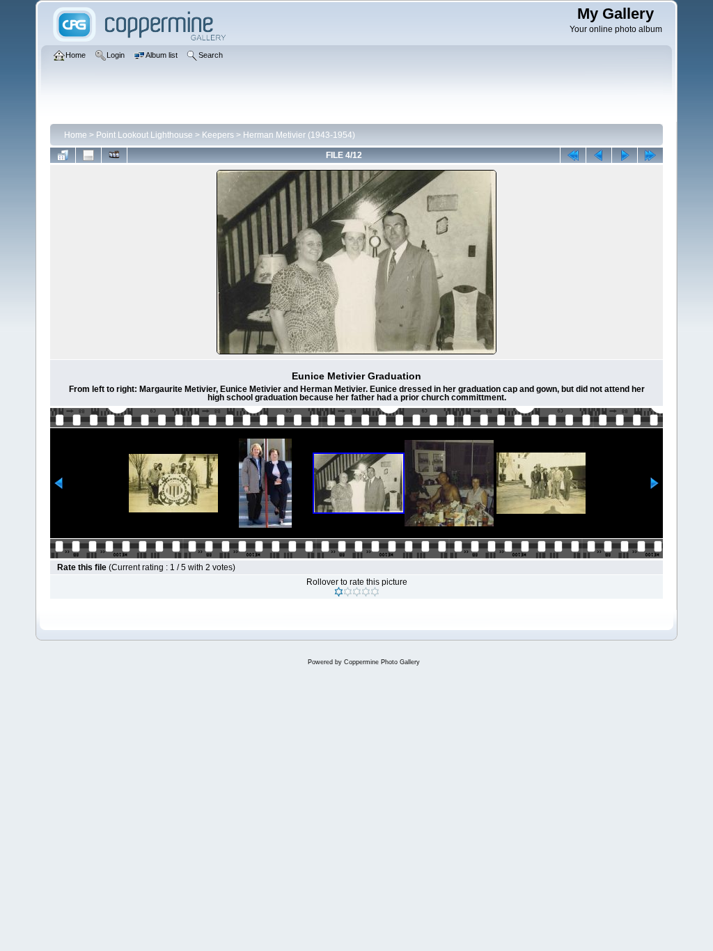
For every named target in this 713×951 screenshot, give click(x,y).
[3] (356, 592)
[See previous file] (598, 155)
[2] (347, 592)
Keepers (218, 135)
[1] (338, 592)
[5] (374, 592)
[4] (365, 592)
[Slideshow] (114, 155)
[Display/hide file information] (88, 155)
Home (75, 135)
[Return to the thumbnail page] (62, 155)
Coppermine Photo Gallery (382, 662)
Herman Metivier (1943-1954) (299, 135)
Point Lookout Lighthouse (144, 135)
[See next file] (624, 155)
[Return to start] (573, 155)
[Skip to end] (650, 155)
